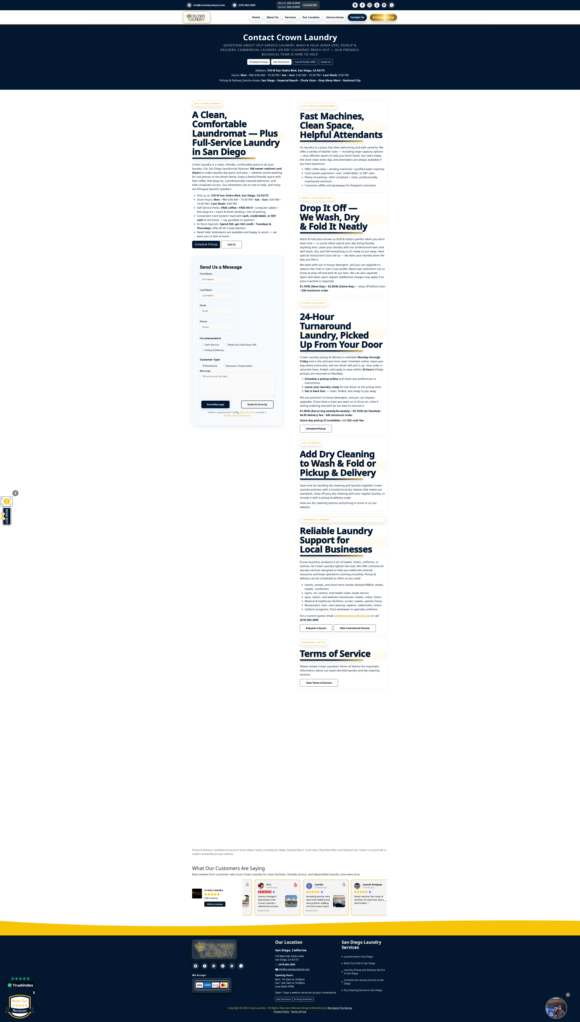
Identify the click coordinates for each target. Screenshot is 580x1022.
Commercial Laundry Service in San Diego (364, 981)
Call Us (231, 244)
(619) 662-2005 (247, 5)
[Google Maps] (355, 5)
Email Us (326, 62)
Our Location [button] (310, 17)
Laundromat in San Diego (358, 956)
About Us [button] (273, 17)
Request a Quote (316, 628)
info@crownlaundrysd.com (352, 616)
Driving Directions (303, 999)
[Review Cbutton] (20, 1006)
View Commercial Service (355, 628)
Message (205, 370)
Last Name (206, 289)
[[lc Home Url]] (195, 17)
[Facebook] (362, 5)
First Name (206, 273)
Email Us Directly (257, 404)
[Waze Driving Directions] (391, 5)
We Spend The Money (340, 1008)
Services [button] (290, 17)
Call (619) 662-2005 (305, 62)
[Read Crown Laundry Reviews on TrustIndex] (20, 985)
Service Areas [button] (335, 17)
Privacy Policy (282, 1011)
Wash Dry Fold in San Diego (359, 963)
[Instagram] (369, 5)
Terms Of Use (298, 1011)
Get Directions (281, 62)
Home (256, 17)
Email (203, 305)
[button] (385, 897)
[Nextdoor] (384, 5)
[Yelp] (377, 5)
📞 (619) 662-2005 (245, 412)
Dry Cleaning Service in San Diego (363, 990)
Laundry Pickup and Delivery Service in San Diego (364, 971)
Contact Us (357, 17)
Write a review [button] (215, 904)
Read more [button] (252, 910)
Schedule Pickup (383, 17)
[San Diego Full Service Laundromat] (556, 1008)
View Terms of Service (319, 682)
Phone (203, 321)
